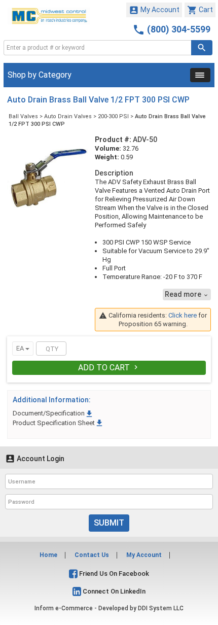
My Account (154, 10)
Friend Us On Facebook (113, 573)
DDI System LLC (161, 608)
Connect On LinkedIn (113, 591)
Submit (109, 523)
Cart (200, 10)
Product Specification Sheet (58, 423)
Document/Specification (53, 413)
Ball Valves (23, 116)
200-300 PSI (113, 116)
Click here (182, 315)
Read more (187, 294)
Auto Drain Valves (68, 116)
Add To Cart (109, 367)
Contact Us (92, 555)
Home (48, 555)
